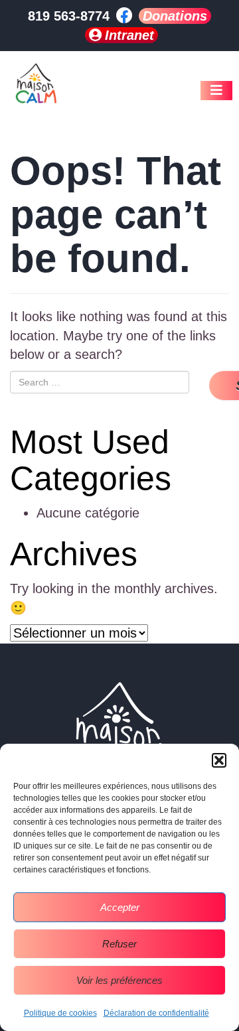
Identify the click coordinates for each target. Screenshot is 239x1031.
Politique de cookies (60, 1013)
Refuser (119, 943)
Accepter (119, 907)
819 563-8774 (69, 16)
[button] (219, 760)
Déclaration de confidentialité (156, 1013)
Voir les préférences (119, 980)
